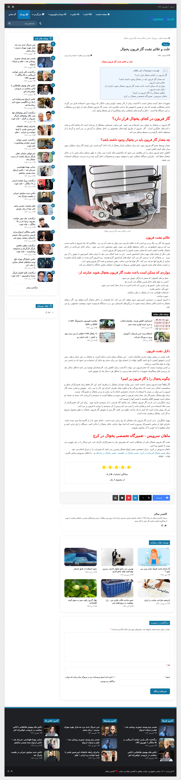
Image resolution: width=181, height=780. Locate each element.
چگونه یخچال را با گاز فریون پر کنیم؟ (148, 93)
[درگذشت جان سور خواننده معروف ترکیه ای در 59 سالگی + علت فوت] (45, 222)
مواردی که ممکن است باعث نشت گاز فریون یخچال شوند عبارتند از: (135, 86)
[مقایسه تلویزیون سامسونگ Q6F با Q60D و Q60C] (107, 324)
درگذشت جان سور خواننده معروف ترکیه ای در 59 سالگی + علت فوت (24, 221)
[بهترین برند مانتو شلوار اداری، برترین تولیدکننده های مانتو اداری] (117, 557)
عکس (74, 14)
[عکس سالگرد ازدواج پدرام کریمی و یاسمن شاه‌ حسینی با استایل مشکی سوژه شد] (45, 236)
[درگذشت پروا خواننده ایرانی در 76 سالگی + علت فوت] (45, 184)
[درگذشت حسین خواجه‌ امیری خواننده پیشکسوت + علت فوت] (45, 143)
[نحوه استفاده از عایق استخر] (80, 557)
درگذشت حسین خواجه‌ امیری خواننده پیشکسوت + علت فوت (24, 143)
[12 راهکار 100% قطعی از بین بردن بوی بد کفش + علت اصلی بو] (107, 337)
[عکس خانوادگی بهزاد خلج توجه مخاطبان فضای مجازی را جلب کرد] (45, 263)
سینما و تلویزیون (57, 14)
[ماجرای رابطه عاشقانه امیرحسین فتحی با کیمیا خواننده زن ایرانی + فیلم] (45, 130)
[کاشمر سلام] (161, 19)
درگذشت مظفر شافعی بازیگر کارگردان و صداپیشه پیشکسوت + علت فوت (24, 249)
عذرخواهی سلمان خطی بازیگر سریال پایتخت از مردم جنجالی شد (23, 156)
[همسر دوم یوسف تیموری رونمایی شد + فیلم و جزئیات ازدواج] (45, 62)
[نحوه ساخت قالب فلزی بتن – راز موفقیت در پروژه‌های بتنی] (117, 588)
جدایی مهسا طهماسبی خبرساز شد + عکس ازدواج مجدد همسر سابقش (24, 170)
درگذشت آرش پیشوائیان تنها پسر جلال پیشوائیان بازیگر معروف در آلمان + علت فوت (23, 116)
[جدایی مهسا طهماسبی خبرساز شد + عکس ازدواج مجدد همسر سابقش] (45, 171)
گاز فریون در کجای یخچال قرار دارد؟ (151, 75)
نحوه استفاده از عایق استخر (85, 569)
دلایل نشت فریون (157, 89)
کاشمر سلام (160, 514)
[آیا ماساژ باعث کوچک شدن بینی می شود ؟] (154, 557)
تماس (11, 14)
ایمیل (167, 677)
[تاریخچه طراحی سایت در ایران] (154, 588)
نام (168, 665)
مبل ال (47, 312)
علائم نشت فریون (157, 83)
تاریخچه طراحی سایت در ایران (157, 600)
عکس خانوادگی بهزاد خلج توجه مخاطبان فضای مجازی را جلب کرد (23, 262)
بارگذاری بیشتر (32, 288)
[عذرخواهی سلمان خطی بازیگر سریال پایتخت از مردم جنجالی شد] (45, 157)
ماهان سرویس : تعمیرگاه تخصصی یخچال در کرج (145, 96)
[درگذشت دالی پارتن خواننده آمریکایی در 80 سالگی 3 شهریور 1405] (45, 75)
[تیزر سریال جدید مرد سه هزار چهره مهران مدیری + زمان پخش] (45, 48)
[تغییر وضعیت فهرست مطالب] (164, 71)
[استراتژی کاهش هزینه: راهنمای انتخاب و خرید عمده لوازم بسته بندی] (162, 324)
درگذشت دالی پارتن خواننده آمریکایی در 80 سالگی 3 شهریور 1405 (23, 75)
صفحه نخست (101, 14)
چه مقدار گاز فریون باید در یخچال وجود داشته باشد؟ (142, 79)
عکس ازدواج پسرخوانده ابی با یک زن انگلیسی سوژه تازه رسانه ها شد (23, 102)
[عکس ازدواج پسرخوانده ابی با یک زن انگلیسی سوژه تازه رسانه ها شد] (45, 103)
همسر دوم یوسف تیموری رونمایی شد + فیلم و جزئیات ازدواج (23, 61)
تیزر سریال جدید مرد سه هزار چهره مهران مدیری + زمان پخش (24, 48)
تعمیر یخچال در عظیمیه (128, 453)
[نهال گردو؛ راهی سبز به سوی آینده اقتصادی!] (80, 588)
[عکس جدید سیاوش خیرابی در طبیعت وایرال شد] (45, 197)
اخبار (87, 14)
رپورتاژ (23, 14)
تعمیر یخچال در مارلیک (106, 453)
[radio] (105, 467)
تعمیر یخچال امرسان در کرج (152, 453)
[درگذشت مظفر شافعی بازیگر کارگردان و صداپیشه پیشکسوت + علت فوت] (45, 249)
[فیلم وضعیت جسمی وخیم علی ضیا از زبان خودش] (45, 209)
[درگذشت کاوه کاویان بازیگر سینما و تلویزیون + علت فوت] (45, 276)
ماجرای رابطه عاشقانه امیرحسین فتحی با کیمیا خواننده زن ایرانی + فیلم (25, 129)
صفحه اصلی (163, 38)
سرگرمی (38, 14)
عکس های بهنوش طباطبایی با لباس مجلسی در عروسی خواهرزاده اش (23, 88)
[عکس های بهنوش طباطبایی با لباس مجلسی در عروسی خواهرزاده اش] (45, 89)
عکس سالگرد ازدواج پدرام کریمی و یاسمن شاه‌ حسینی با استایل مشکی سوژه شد (23, 235)
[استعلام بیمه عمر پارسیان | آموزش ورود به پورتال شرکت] (162, 337)
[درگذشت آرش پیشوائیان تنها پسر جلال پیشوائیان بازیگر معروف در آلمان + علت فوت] (45, 116)
